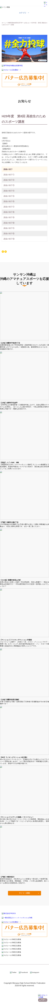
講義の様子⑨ (9, 217)
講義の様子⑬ (9, 239)
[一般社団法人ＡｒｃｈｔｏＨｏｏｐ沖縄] (17, 918)
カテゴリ (22, 13)
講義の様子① (9, 175)
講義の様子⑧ (9, 212)
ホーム (4, 23)
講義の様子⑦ (9, 207)
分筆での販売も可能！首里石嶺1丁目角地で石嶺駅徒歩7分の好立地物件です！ (24, 702)
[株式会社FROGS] (9, 913)
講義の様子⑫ (9, 233)
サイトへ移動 (24, 893)
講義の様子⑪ (9, 228)
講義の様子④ (9, 191)
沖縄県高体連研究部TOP (15, 23)
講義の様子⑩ (9, 223)
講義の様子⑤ (9, 196)
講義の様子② (9, 180)
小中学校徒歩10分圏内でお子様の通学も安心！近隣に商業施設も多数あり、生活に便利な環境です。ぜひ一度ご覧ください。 (24, 524)
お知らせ (27, 23)
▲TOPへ (42, 1000)
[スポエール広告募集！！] (11, 70)
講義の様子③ (9, 185)
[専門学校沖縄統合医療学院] (12, 66)
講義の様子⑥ (9, 201)
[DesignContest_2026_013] (24, 61)
